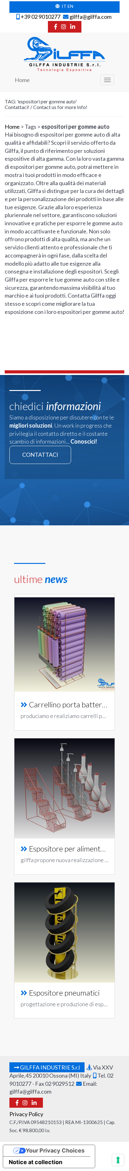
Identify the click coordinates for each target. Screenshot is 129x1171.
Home (22, 79)
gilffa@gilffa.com (90, 16)
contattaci (40, 454)
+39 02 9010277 (40, 16)
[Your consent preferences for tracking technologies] (118, 1160)
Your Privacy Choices (55, 1150)
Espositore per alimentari (69, 848)
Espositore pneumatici (64, 992)
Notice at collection (35, 1162)
